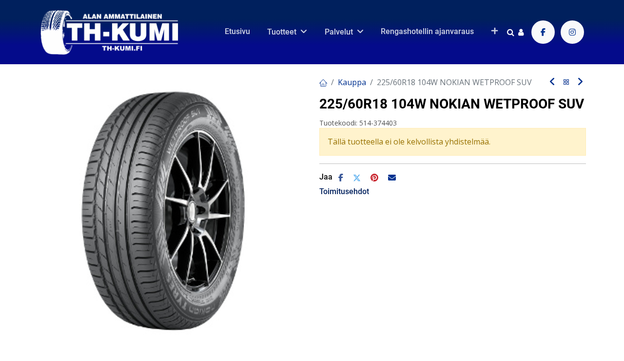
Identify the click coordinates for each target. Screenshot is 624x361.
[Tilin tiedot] (521, 32)
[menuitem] (237, 31)
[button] (494, 31)
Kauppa (352, 82)
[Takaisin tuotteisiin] (566, 82)
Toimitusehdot (344, 191)
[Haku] (510, 32)
